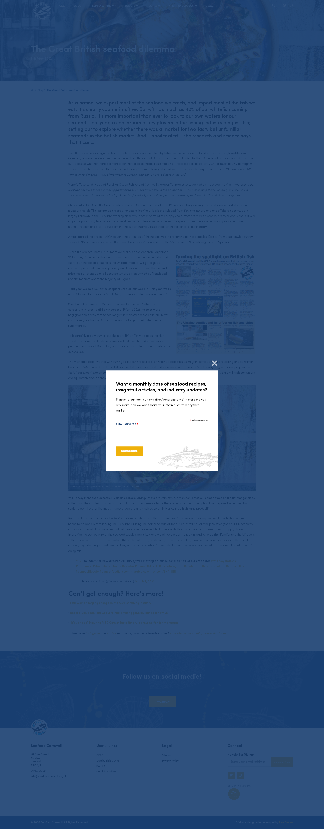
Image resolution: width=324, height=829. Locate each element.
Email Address (127, 424)
